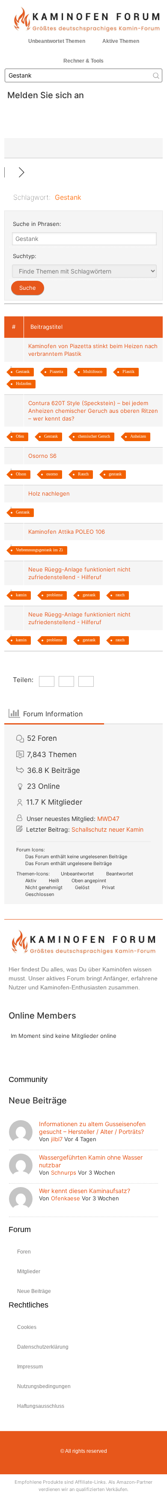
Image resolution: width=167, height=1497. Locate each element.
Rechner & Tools (83, 61)
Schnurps (63, 1172)
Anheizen (138, 436)
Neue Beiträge (34, 1291)
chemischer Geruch (94, 436)
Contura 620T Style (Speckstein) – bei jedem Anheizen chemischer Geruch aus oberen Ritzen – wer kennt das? (93, 411)
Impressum (30, 1367)
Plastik (128, 371)
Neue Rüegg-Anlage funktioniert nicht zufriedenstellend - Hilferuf (79, 573)
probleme (55, 594)
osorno (52, 474)
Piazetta (56, 371)
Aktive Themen (120, 41)
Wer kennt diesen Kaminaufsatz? (84, 1190)
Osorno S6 (44, 455)
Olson (21, 474)
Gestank (23, 371)
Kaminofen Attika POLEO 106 (68, 531)
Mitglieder (28, 1272)
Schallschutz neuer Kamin (107, 829)
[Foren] (11, 172)
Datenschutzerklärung (43, 1347)
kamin (21, 594)
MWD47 (108, 818)
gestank (115, 474)
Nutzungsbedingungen (44, 1386)
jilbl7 (57, 1139)
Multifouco (92, 371)
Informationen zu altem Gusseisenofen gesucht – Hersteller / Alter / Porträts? (92, 1127)
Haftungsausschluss (40, 1406)
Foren (24, 1252)
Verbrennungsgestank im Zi (39, 549)
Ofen (20, 436)
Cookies (26, 1327)
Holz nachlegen (50, 493)
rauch (120, 594)
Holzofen (23, 383)
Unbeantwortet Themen (56, 41)
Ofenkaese (65, 1198)
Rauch (83, 474)
